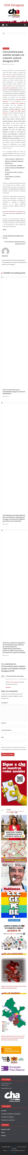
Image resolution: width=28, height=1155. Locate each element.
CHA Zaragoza (14, 5)
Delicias (3, 1036)
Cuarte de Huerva (10, 986)
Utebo (24, 986)
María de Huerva (19, 986)
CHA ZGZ (12, 64)
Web (2, 737)
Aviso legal (3, 1110)
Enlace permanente (23, 679)
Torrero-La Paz (15, 1036)
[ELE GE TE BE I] (14, 905)
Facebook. (3, 1135)
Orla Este (21, 1038)
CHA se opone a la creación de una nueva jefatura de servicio (14, 242)
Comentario (4, 702)
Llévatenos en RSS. (5, 1129)
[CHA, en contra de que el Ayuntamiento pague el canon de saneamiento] (14, 277)
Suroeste (8, 1038)
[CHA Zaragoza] (3, 25)
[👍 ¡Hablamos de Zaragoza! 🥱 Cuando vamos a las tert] (14, 879)
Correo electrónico (6, 730)
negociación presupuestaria (10, 87)
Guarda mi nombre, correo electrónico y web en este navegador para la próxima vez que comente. (13, 748)
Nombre (3, 723)
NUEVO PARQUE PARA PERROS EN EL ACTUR (13, 237)
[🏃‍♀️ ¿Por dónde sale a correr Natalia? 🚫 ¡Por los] (14, 853)
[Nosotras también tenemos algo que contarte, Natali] (14, 827)
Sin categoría (6, 48)
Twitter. (3, 1132)
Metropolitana (15, 1038)
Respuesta (8, 687)
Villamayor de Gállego (7, 988)
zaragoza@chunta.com (6, 1088)
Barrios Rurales (14, 1039)
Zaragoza (15, 988)
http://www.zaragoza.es (13, 682)
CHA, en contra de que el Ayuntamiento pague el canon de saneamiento (14, 391)
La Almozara (8, 1036)
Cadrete (3, 986)
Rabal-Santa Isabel (5, 1039)
